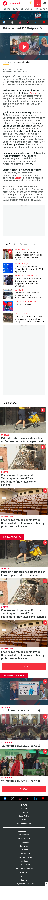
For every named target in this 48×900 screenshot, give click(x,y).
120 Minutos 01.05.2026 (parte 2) (24, 727)
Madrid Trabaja (21, 264)
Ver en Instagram (20, 798)
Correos (18, 178)
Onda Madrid (26, 9)
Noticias (6, 9)
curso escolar (21, 314)
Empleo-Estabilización (24, 857)
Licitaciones (24, 861)
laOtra (24, 820)
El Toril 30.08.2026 (8, 306)
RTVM (24, 805)
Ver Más (24, 666)
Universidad (7, 517)
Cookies (24, 880)
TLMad (15, 9)
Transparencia (24, 842)
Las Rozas (19, 290)
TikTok (28, 22)
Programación (41, 9)
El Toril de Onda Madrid (25, 302)
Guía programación (24, 823)
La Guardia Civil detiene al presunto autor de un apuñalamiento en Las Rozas (8, 294)
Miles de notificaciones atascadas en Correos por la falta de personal (23, 420)
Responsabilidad (24, 838)
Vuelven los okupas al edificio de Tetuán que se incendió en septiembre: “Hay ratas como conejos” (23, 457)
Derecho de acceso (24, 853)
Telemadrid (24, 812)
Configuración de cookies (24, 884)
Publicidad (24, 850)
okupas (4, 472)
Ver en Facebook (5, 799)
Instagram (20, 22)
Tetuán (33, 93)
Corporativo (24, 831)
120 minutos (6, 707)
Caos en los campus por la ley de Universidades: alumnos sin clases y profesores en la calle (24, 501)
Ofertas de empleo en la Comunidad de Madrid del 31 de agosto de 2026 (8, 268)
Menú (44, 3)
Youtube (44, 22)
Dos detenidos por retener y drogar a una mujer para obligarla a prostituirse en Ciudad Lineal (8, 280)
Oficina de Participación (24, 869)
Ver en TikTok (28, 799)
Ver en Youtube (43, 798)
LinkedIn (36, 22)
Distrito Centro (22, 250)
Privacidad (24, 872)
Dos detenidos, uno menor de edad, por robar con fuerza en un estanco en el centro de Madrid (8, 254)
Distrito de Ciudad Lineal (26, 276)
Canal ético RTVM (24, 865)
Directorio (24, 846)
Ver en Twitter (12, 799)
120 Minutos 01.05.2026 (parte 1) (24, 762)
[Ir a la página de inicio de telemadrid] (11, 3)
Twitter (12, 22)
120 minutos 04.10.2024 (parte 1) (24, 691)
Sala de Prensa (24, 835)
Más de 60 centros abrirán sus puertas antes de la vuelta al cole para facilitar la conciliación (8, 318)
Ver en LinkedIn (35, 798)
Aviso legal (24, 876)
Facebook (4, 22)
